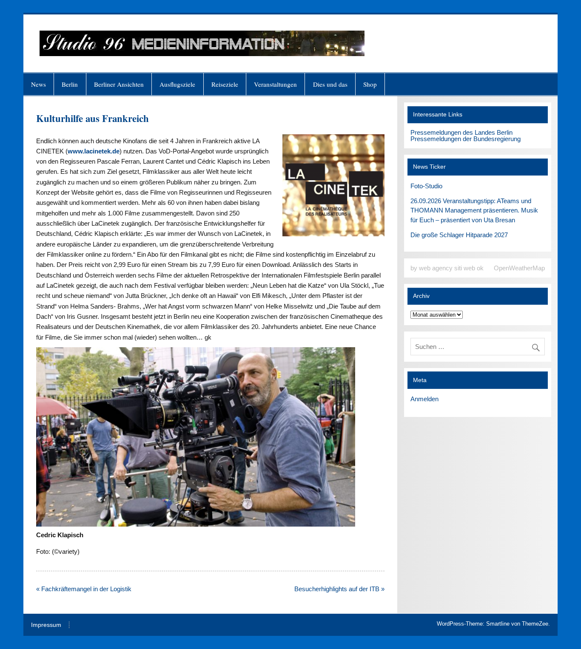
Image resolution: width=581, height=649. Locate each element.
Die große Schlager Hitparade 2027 (459, 234)
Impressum (46, 625)
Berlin (70, 84)
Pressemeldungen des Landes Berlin (461, 132)
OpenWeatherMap (519, 268)
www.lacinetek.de (94, 151)
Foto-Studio (426, 186)
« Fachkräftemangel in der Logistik (83, 588)
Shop (370, 84)
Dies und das (330, 84)
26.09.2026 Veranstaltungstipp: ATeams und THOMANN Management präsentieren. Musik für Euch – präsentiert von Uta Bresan (474, 210)
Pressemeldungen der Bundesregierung (465, 138)
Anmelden (424, 398)
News (38, 84)
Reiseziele (224, 84)
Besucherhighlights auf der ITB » (339, 588)
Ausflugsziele (177, 84)
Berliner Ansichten (119, 84)
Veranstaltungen (275, 84)
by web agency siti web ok (447, 268)
